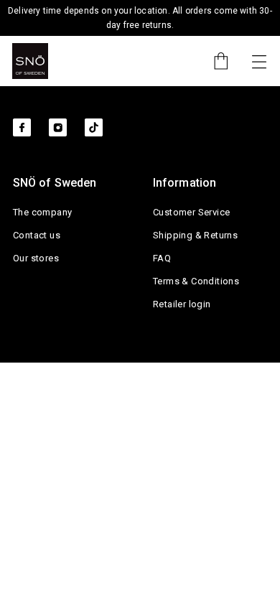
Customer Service (191, 212)
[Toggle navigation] (259, 61)
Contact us (36, 235)
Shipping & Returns (195, 235)
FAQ (162, 258)
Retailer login (182, 304)
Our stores (36, 258)
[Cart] (214, 61)
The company (42, 212)
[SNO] (30, 61)
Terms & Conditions (196, 281)
